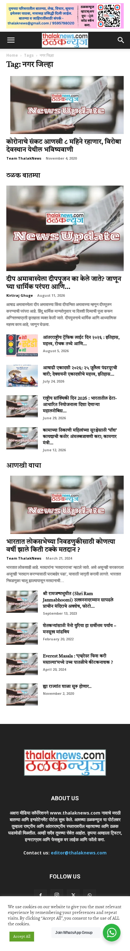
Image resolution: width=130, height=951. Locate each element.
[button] (11, 40)
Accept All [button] (21, 936)
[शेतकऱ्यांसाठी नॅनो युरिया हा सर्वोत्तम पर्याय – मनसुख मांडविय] (22, 634)
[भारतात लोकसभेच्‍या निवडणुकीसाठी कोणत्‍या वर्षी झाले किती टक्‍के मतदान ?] (65, 505)
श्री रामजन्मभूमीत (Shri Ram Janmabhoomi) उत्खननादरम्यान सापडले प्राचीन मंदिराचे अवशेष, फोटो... (78, 600)
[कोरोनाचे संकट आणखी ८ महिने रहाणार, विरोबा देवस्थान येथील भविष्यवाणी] (65, 105)
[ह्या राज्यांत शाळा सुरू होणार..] (22, 694)
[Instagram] (56, 895)
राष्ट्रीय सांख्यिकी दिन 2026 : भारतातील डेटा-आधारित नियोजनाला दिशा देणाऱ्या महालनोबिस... (80, 404)
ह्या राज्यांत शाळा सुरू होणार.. (67, 686)
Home (12, 55)
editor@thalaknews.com (79, 853)
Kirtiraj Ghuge (19, 295)
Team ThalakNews (23, 158)
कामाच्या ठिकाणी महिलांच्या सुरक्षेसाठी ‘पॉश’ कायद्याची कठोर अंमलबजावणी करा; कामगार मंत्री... (80, 436)
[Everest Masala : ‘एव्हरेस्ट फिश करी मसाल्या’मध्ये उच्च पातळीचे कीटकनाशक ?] (22, 664)
